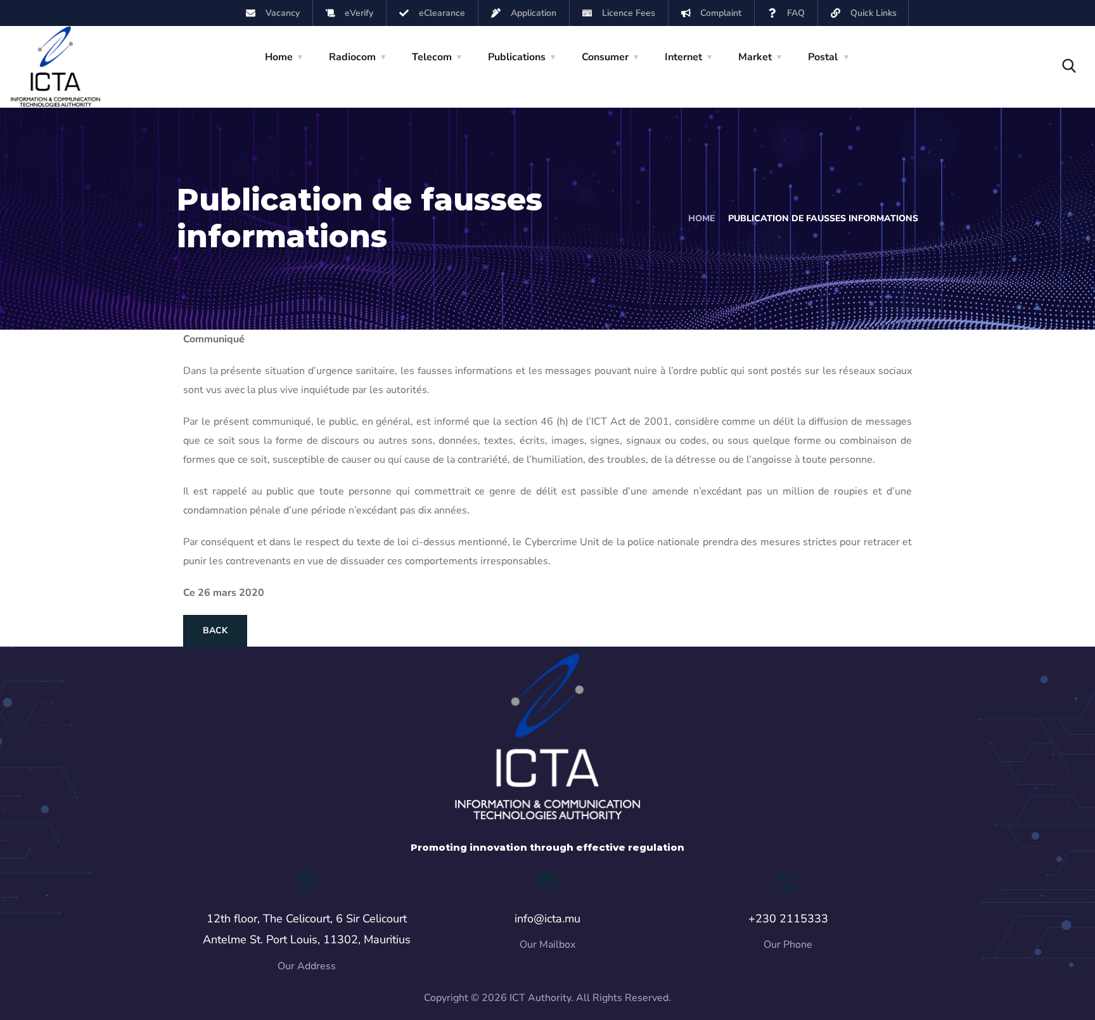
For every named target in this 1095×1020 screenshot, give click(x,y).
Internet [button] (683, 57)
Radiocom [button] (352, 57)
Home (701, 218)
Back (215, 630)
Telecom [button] (432, 57)
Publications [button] (517, 57)
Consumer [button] (605, 57)
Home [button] (279, 57)
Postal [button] (823, 57)
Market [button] (755, 57)
